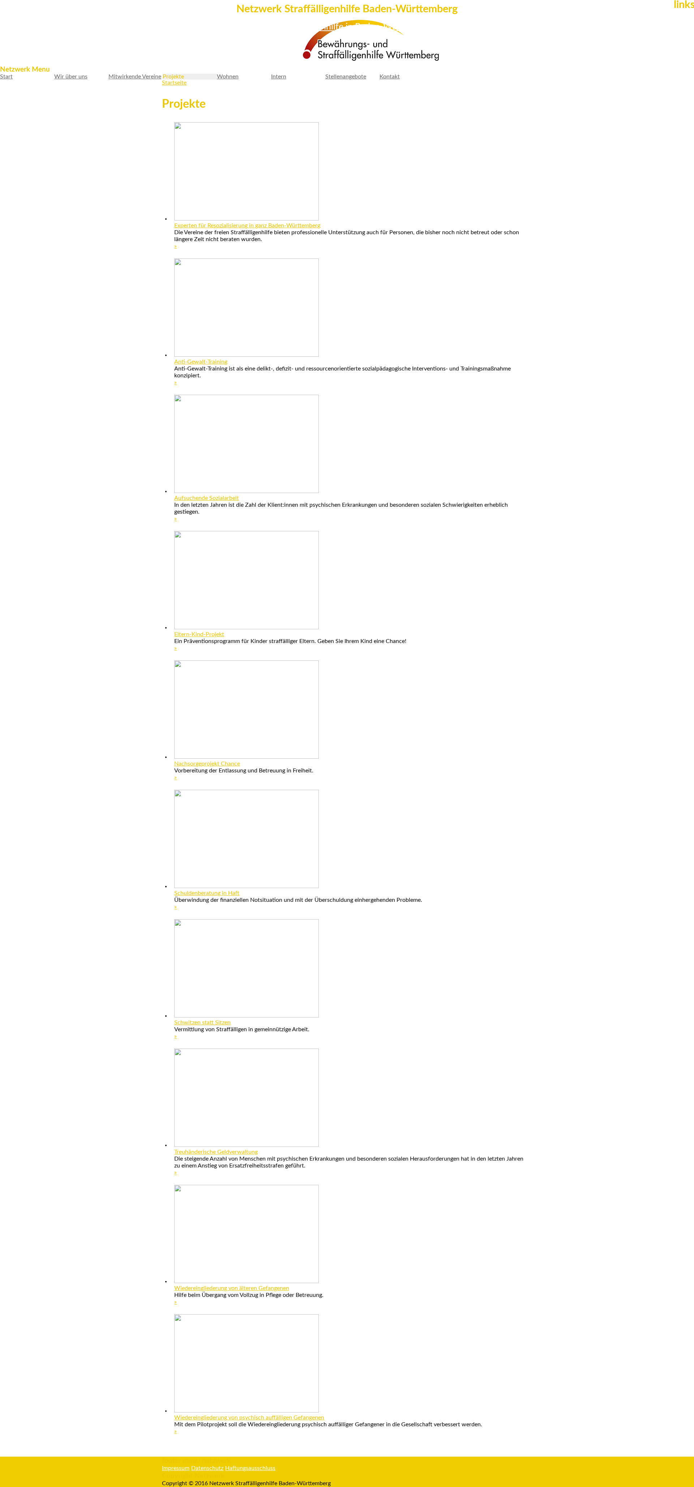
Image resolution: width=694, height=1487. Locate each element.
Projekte (173, 77)
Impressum (175, 1468)
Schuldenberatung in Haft (206, 893)
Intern (278, 77)
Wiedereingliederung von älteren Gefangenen (231, 1288)
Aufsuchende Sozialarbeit (206, 498)
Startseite (174, 83)
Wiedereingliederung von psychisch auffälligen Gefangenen (249, 1417)
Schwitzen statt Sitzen (202, 1022)
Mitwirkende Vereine (134, 77)
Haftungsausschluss (250, 1468)
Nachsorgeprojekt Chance (207, 764)
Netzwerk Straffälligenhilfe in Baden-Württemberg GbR (347, 26)
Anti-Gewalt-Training (200, 362)
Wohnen (228, 77)
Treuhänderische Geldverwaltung (216, 1152)
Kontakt (390, 77)
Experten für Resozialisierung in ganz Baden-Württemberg (247, 225)
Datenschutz (207, 1468)
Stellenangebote (345, 77)
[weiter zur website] (314, 41)
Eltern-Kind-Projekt (199, 634)
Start (6, 77)
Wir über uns (70, 77)
